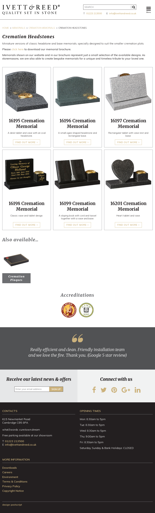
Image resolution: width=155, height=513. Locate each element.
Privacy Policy (11, 486)
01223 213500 (94, 13)
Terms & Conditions (14, 481)
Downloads (9, 467)
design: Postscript (12, 504)
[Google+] (126, 392)
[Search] (133, 7)
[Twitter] (104, 392)
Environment (10, 477)
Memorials (18, 27)
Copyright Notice (13, 491)
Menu (148, 12)
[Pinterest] (114, 392)
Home (5, 27)
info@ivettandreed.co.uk (122, 13)
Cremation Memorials (42, 27)
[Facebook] (94, 392)
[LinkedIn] (137, 392)
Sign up (56, 389)
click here (18, 49)
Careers (7, 472)
